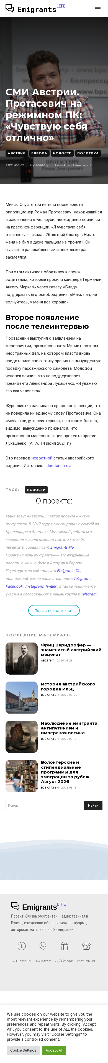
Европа (39, 153)
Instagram (34, 586)
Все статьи (50, 694)
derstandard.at (60, 465)
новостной (42, 458)
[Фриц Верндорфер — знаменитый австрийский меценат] (22, 659)
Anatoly (41, 165)
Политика (88, 153)
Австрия (17, 153)
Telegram (81, 578)
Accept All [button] (54, 1050)
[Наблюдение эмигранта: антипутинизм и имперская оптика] (22, 737)
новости (36, 490)
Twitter (50, 586)
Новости (62, 153)
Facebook (14, 586)
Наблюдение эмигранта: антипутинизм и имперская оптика (70, 728)
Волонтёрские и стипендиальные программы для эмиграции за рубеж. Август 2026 (66, 772)
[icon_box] (22, 954)
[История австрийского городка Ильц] (22, 698)
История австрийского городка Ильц (68, 686)
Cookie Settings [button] (23, 1050)
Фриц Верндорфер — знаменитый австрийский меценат (71, 649)
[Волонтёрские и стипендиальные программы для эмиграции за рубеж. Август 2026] (22, 776)
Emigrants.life (61, 547)
